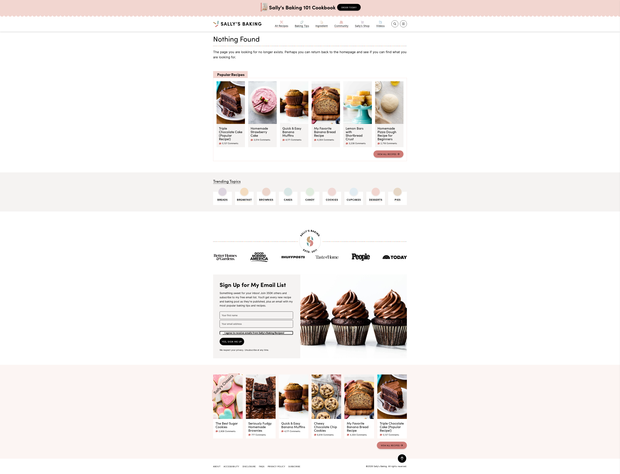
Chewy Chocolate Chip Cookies (325, 426)
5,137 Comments (230, 143)
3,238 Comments (357, 143)
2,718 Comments (389, 143)
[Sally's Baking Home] (237, 23)
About (216, 466)
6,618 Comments (325, 435)
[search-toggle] (394, 23)
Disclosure (249, 466)
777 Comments (258, 435)
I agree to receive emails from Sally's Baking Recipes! (254, 333)
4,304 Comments (325, 140)
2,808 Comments (227, 431)
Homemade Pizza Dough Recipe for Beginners (386, 133)
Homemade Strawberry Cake (259, 131)
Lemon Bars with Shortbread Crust (354, 133)
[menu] (403, 23)
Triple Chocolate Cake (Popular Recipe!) (230, 133)
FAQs (261, 466)
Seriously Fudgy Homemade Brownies (260, 426)
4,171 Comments (293, 140)
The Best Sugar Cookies (227, 425)
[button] (256, 332)
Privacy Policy (276, 466)
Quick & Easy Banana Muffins (291, 131)
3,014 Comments (262, 140)
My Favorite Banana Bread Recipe (325, 131)
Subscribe (294, 466)
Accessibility (231, 466)
